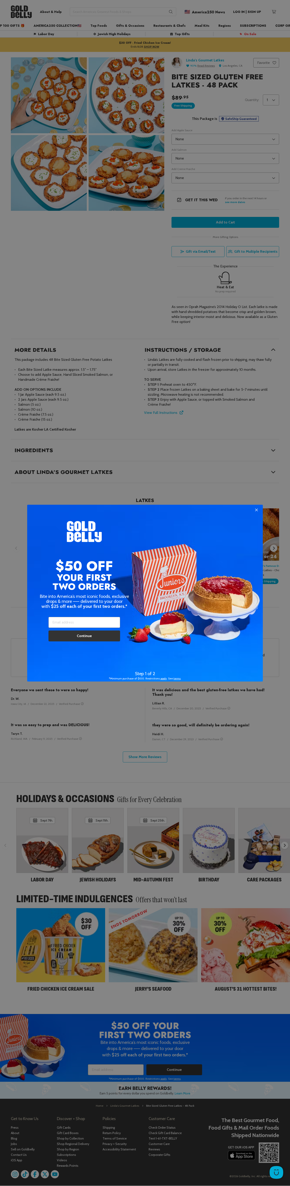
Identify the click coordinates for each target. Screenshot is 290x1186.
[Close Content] (256, 510)
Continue (84, 636)
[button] (145, 593)
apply (163, 678)
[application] (276, 1172)
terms (177, 678)
